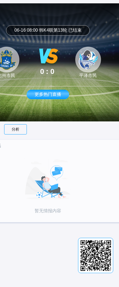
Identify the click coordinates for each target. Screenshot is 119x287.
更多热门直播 (48, 94)
